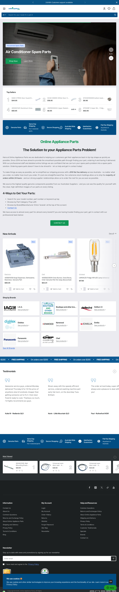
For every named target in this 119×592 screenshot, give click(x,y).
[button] (85, 2)
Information (7, 503)
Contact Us (12, 208)
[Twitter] (101, 487)
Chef (43, 274)
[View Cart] (114, 8)
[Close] (116, 2)
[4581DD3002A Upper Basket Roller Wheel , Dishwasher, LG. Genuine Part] (74, 109)
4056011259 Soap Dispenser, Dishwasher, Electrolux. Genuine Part (20, 279)
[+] (10, 288)
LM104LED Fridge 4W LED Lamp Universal (94, 278)
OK (110, 581)
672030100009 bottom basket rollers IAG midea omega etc (94, 98)
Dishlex (21, 322)
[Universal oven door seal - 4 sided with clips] (46, 467)
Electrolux (8, 274)
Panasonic (22, 338)
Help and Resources (88, 503)
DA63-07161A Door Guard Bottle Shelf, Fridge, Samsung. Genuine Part (22, 98)
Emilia (96, 322)
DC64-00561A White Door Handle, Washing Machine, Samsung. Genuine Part (58, 98)
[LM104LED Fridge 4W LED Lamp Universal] (94, 255)
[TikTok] (107, 487)
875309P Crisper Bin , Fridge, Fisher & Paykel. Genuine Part (94, 108)
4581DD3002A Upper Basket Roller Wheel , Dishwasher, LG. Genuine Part (58, 108)
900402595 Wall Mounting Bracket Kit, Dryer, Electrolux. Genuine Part (22, 464)
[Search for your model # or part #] (115, 15)
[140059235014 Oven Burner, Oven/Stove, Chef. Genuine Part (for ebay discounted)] (57, 255)
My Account (46, 503)
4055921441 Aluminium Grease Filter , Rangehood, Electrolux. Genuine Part (22, 108)
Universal (82, 274)
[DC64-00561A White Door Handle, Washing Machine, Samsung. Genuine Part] (74, 99)
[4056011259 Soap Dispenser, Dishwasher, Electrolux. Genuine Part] (20, 255)
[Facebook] (89, 487)
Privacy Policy (12, 584)
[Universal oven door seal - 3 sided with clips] (82, 467)
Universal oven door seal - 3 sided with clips (95, 464)
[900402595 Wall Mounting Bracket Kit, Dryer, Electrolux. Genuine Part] (9, 467)
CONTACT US (59, 223)
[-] (10, 290)
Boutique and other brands (66, 307)
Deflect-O (98, 307)
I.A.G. (20, 307)
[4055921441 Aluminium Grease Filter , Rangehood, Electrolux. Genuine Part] (38, 109)
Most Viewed (7, 456)
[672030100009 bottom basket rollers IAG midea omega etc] (109, 99)
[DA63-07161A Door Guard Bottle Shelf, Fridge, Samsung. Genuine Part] (38, 99)
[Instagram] (95, 487)
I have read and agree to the (22, 564)
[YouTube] (113, 487)
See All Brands (9, 348)
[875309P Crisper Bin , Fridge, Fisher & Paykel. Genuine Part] (109, 109)
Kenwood (60, 322)
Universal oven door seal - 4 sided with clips (58, 464)
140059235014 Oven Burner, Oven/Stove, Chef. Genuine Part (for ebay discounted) (57, 279)
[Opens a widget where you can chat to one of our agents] (110, 588)
